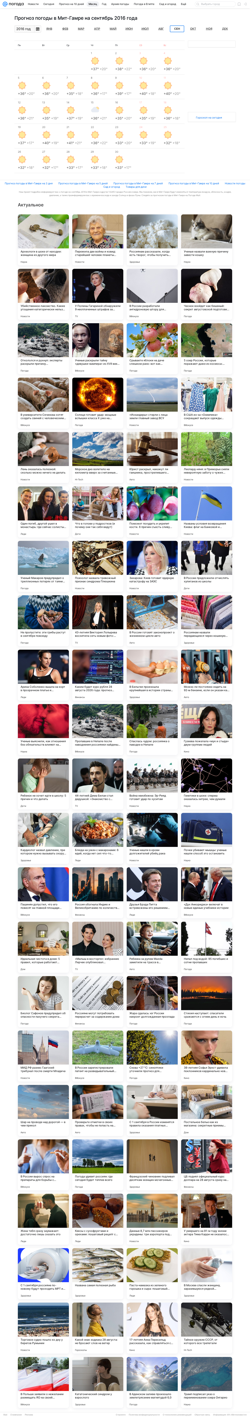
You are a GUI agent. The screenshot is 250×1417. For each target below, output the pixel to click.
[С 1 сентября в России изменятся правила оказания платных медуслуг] (152, 1110)
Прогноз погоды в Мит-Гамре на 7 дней (138, 183)
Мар (81, 28)
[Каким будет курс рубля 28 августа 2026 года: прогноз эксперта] (97, 675)
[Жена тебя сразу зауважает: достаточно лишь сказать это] (43, 1219)
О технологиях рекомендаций (177, 1415)
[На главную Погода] (15, 4)
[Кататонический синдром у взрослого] (97, 1382)
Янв (49, 28)
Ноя (209, 28)
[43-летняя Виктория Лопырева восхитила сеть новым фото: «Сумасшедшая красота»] (97, 620)
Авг (161, 28)
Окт (193, 28)
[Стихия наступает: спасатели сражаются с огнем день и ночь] (206, 1001)
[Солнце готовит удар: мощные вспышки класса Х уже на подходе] (97, 403)
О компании (16, 1415)
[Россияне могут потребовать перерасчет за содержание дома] (97, 1001)
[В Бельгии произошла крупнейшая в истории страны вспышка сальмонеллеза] (152, 675)
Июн (129, 28)
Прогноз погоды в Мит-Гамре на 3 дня (29, 183)
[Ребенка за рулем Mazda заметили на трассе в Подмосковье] (152, 947)
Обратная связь (202, 1415)
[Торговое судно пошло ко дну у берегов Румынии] (43, 1328)
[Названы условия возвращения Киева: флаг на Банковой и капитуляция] (206, 511)
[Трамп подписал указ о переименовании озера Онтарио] (206, 1382)
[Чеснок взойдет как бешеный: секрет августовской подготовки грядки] (206, 294)
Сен (177, 28)
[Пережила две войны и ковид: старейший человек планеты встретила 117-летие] (97, 239)
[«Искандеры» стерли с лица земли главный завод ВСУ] (152, 403)
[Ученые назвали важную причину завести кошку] (206, 239)
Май (113, 28)
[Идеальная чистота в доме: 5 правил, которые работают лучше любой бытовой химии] (43, 947)
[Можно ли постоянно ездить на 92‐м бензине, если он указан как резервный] (206, 675)
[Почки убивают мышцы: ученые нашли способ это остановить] (206, 838)
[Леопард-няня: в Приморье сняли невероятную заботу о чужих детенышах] (206, 457)
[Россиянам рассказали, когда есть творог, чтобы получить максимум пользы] (152, 239)
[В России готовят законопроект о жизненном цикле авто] (152, 620)
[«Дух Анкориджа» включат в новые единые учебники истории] (206, 892)
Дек (225, 28)
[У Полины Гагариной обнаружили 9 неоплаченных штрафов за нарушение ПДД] (97, 294)
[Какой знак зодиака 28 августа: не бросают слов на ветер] (97, 1328)
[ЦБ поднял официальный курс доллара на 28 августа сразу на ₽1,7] (206, 1164)
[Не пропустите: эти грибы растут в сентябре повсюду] (43, 620)
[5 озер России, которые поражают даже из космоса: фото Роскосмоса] (206, 348)
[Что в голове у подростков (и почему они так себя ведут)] (97, 511)
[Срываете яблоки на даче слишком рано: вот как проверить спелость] (152, 348)
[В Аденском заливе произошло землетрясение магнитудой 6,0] (152, 1382)
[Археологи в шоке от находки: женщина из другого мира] (43, 239)
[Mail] (5, 4)
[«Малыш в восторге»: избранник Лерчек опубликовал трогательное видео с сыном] (97, 947)
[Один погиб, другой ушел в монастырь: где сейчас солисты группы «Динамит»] (43, 511)
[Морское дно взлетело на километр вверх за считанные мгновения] (97, 457)
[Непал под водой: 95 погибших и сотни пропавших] (206, 947)
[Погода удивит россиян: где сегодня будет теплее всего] (97, 1164)
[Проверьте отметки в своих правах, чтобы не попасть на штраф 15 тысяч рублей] (97, 1110)
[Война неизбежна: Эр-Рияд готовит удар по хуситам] (152, 783)
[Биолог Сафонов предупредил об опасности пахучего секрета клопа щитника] (43, 1001)
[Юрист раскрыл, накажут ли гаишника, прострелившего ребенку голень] (152, 457)
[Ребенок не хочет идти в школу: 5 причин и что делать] (43, 783)
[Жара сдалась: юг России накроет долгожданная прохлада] (152, 1001)
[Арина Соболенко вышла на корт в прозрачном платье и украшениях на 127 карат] (43, 675)
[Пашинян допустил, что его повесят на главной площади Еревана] (43, 892)
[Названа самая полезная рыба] (97, 1273)
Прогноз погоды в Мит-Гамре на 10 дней (194, 183)
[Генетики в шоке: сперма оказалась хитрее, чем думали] (206, 783)
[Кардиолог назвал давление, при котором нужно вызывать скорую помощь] (43, 838)
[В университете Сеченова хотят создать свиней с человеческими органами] (43, 403)
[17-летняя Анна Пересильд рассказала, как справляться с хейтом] (152, 1328)
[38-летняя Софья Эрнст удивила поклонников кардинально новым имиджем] (206, 1056)
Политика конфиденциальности (144, 1415)
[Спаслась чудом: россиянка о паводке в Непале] (152, 729)
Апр (97, 28)
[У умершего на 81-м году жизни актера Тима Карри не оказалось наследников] (206, 1219)
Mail (5, 1415)
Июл (145, 28)
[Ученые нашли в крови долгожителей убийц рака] (152, 838)
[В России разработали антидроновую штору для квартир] (152, 294)
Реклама (29, 1415)
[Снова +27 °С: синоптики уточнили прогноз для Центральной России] (152, 1056)
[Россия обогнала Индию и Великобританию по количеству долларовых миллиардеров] (97, 892)
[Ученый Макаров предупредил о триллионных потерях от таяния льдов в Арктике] (43, 566)
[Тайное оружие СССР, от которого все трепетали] (206, 1328)
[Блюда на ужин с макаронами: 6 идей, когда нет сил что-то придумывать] (97, 838)
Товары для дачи (136, 186)
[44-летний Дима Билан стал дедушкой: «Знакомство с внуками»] (97, 783)
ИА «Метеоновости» (237, 1415)
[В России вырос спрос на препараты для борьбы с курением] (43, 1164)
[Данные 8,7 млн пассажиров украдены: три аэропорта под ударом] (152, 1219)
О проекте (121, 1415)
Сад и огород (111, 186)
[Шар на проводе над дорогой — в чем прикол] (43, 1110)
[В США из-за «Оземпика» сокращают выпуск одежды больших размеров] (206, 403)
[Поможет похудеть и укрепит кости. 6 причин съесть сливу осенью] (152, 511)
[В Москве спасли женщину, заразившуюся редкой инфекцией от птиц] (206, 1273)
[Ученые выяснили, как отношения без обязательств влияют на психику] (43, 729)
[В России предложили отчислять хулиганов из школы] (206, 566)
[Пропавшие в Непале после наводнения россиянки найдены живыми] (97, 729)
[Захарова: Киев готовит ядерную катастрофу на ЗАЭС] (152, 566)
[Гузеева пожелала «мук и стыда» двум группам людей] (206, 729)
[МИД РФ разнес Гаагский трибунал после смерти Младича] (43, 1056)
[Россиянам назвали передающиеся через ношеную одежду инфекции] (206, 620)
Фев (65, 28)
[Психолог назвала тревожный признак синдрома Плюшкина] (97, 566)
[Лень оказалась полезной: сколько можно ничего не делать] (43, 457)
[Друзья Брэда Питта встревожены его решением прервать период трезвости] (152, 892)
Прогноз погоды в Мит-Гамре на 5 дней (83, 183)
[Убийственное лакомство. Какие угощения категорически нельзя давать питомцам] (43, 294)
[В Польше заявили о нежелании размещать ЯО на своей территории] (43, 1382)
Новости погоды (235, 183)
